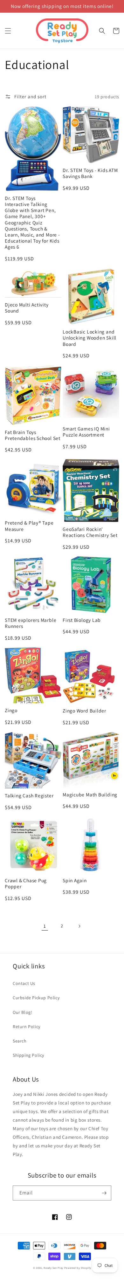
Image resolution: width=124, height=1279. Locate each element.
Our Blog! (22, 1012)
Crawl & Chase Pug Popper (26, 883)
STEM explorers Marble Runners (30, 623)
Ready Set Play (53, 1267)
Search (20, 1041)
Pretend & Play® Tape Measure (29, 526)
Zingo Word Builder (84, 711)
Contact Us (24, 983)
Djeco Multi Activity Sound (27, 308)
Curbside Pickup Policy (36, 998)
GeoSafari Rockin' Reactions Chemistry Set (90, 532)
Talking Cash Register (29, 796)
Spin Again (75, 880)
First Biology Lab (82, 620)
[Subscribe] (104, 1193)
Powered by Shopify (77, 1267)
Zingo (11, 710)
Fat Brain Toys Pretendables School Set (32, 435)
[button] (8, 31)
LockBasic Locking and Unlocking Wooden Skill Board (89, 338)
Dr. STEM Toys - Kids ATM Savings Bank (90, 173)
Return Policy (26, 1026)
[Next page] (79, 926)
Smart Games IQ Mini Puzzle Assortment (86, 432)
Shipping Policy (28, 1055)
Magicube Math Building (90, 795)
